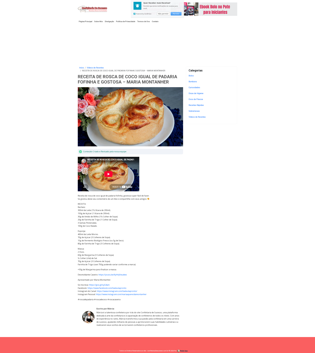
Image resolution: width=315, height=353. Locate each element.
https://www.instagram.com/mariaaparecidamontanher (121, 294)
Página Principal (85, 21)
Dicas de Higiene (196, 93)
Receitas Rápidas (196, 105)
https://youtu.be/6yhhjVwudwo (112, 274)
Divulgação (109, 21)
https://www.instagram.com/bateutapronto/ (117, 291)
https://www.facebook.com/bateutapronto (106, 288)
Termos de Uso (143, 21)
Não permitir (163, 14)
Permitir (176, 14)
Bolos (191, 76)
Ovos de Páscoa (196, 99)
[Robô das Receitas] (186, 351)
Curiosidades (194, 87)
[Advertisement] (157, 43)
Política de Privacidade (125, 21)
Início (81, 68)
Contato (155, 21)
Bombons (193, 81)
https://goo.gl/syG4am (99, 285)
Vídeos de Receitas (95, 68)
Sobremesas (194, 111)
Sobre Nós (98, 21)
